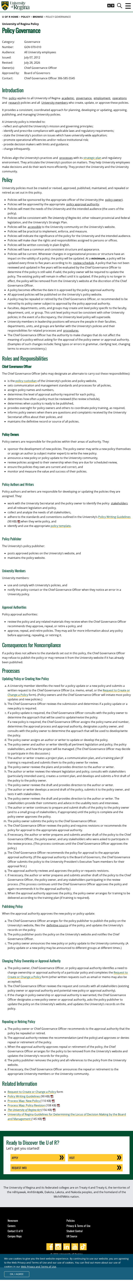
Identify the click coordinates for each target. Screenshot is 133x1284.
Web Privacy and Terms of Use (38, 1266)
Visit (72, 1158)
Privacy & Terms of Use (78, 1226)
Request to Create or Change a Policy (32, 1092)
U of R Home (10, 16)
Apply (15, 1158)
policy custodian (26, 381)
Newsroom (13, 1220)
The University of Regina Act (24, 1110)
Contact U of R (15, 1231)
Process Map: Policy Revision (26, 1105)
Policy (25, 16)
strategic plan (92, 158)
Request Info (19, 1168)
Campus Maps (15, 1236)
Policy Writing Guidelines (114, 517)
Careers (11, 1226)
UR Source (71, 1236)
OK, (17, 1274)
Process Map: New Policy (24, 1101)
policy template (61, 526)
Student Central (74, 1231)
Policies (70, 1220)
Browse (38, 16)
